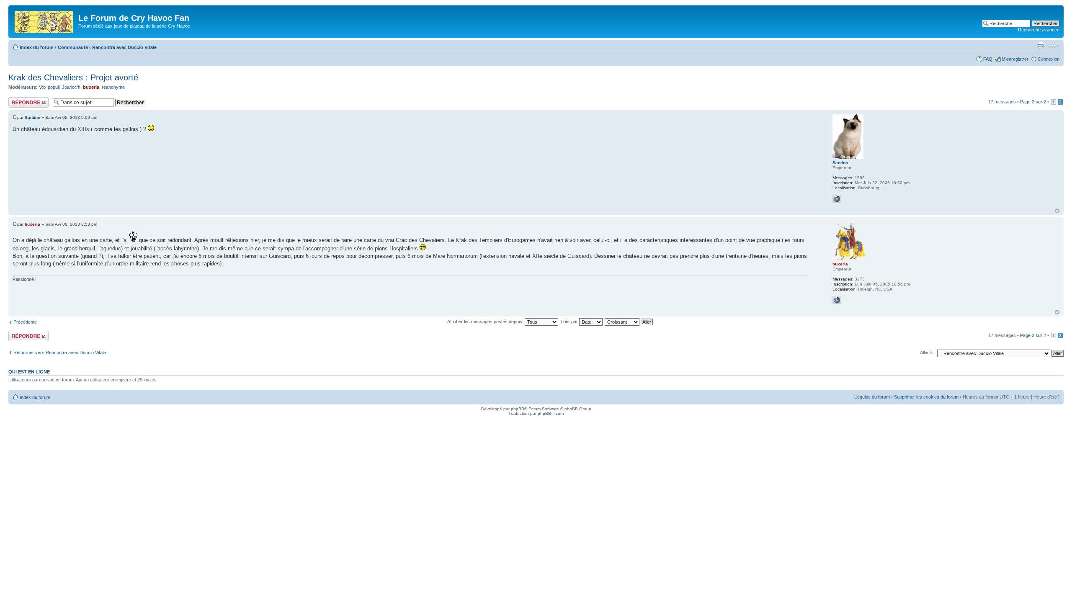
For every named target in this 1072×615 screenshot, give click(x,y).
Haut (1057, 210)
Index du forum (37, 47)
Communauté (73, 47)
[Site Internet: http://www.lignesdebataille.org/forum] (836, 199)
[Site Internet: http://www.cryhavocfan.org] (836, 300)
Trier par (569, 321)
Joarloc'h (71, 87)
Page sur (1033, 101)
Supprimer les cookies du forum (926, 396)
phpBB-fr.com (551, 413)
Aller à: (927, 352)
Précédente (25, 321)
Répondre (18, 99)
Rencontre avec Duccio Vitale (124, 47)
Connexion (1048, 59)
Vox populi (49, 87)
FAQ (987, 59)
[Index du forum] (44, 20)
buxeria (91, 87)
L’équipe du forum (872, 396)
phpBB (517, 409)
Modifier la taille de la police (1053, 45)
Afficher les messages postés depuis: (486, 321)
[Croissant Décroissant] (629, 321)
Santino (32, 117)
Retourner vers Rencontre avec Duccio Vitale (59, 352)
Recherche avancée (1038, 29)
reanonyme (113, 87)
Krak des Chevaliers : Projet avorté (73, 77)
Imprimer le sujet (1040, 45)
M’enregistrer (1015, 59)
